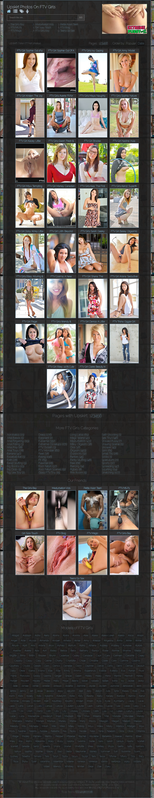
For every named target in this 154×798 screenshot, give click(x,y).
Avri (45, 650)
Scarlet (140, 741)
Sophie (39, 751)
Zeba (90, 766)
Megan (115, 721)
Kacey (125, 691)
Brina (22, 655)
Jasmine (81, 685)
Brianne (127, 650)
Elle (50, 670)
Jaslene (69, 685)
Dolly (13, 670)
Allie (23, 640)
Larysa (59, 706)
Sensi (36, 746)
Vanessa (93, 761)
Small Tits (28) (110, 453)
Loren (120, 711)
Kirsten (37, 701)
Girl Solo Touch (43, 27)
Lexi (118, 706)
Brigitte (13, 655)
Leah (90, 706)
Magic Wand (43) (80, 437)
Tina (133, 756)
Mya (141, 726)
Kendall (121, 695)
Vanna (104, 761)
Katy (80, 695)
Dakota (37, 665)
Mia (24, 726)
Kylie (107, 701)
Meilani (126, 721)
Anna (119, 640)
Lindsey (86, 711)
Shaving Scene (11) (113, 444)
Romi (29, 741)
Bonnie (115, 650)
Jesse (40, 691)
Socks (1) (107, 456)
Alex (85, 635)
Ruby (60, 741)
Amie (77, 640)
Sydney (14, 756)
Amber (56, 640)
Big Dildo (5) (14, 469)
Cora (113, 660)
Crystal (26, 665)
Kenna (132, 695)
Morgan (131, 726)
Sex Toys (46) (110, 437)
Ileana (75, 680)
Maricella (17, 721)
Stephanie (80, 751)
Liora (96, 711)
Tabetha (26, 756)
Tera (93, 756)
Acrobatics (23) (15, 434)
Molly (109, 726)
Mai (79, 716)
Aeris (46, 635)
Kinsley (26, 701)
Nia (64, 731)
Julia (108, 691)
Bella (73, 650)
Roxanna (40, 741)
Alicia (131, 635)
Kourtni (69, 701)
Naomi (32, 731)
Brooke (42, 655)
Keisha (90, 695)
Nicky (73, 731)
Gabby (36, 675)
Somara (140, 746)
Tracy (141, 756)
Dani (47, 665)
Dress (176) (45, 434)
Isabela (95, 680)
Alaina (56, 635)
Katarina (49, 695)
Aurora (138, 645)
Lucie (12, 716)
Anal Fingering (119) (18, 441)
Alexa (95, 635)
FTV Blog (65, 27)
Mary (82, 721)
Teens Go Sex (67, 30)
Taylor (85, 756)
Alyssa (32, 640)
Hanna (117, 675)
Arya (51, 645)
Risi (20, 741)
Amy (86, 640)
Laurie (80, 706)
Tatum (74, 756)
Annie (138, 640)
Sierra (120, 746)
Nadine (22, 731)
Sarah (110, 741)
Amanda (44, 640)
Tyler (34, 761)
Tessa (102, 756)
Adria (37, 635)
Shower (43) (109, 447)
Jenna (13, 691)
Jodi (81, 691)
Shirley (100, 746)
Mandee (129, 716)
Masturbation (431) (80, 441)
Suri (116, 751)
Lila (21, 711)
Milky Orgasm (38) (81, 444)
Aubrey (104, 645)
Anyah (15, 645)
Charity (59, 660)
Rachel (82, 736)
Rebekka (106, 736)
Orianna (141, 731)
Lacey (131, 701)
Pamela (37, 736)
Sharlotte (79, 746)
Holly (56, 680)
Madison (69, 716)
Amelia (67, 640)
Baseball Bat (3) (16, 456)
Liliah (29, 711)
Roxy (51, 741)
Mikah (45, 726)
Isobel (105, 680)
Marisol (40, 721)
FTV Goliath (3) (47, 447)
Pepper (59, 736)
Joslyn (98, 691)
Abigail (15, 635)
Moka (100, 726)
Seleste (25, 746)
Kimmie (15, 701)
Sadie (92, 741)
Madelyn (47, 716)
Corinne (124, 660)
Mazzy (92, 721)
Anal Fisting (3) (15, 444)
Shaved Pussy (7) (112, 441)
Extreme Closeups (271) (52, 444)
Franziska (25, 675)
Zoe (99, 766)
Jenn (138, 685)
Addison (27, 635)
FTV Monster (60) (49, 450)
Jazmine (114, 685)
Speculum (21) (110, 459)
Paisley (26, 736)
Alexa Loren (108, 635)
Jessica (50, 691)
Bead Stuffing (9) (17, 463)
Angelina (108, 640)
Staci (59, 751)
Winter (80, 766)
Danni (79, 665)
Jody (89, 691)
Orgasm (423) (78, 450)
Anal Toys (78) (15, 450)
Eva (123, 670)
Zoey (108, 766)
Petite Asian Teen (69, 24)
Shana (57, 746)
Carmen (117, 655)
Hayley (36, 680)
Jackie (131, 680)
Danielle (67, 665)
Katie (72, 695)
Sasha (130, 741)
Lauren (70, 706)
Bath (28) (12, 459)
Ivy (122, 680)
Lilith (48, 711)
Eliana (41, 670)
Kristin (90, 701)
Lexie (127, 706)
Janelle (45, 685)
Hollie (47, 680)
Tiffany (123, 756)
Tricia (15, 761)
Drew (22, 670)
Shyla (111, 746)
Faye (141, 670)
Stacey (50, 751)
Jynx (116, 691)
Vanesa (81, 761)
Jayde (92, 685)
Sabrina (81, 741)
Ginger (58, 675)
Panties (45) (77, 456)
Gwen (78, 675)
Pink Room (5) (78, 472)
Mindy (81, 726)
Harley (139, 675)
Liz (111, 711)
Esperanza (90, 670)
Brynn (52, 655)
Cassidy (18, 660)
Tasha (65, 756)
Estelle (102, 670)
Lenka (99, 706)
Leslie (109, 706)
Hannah (129, 675)
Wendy (57, 766)
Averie (28, 650)
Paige (15, 736)
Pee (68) (75, 463)
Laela (12, 706)
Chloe (82, 660)
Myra (12, 731)
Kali (142, 691)
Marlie (73, 721)
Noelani (111, 731)
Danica (56, 665)
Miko (62, 726)
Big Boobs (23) (15, 466)
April (24, 645)
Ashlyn (72, 645)
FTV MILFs (16, 27)
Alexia (121, 635)
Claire (105, 660)
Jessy (60, 691)
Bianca (95, 650)
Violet (46, 766)
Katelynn (61, 695)
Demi (119, 665)
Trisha (25, 761)
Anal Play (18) (15, 447)
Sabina (70, 741)
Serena (46, 746)
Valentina (58, 761)
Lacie (141, 701)
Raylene (94, 736)
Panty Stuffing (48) (81, 459)
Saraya (119, 741)
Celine (48, 660)
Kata (39, 695)
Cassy (29, 660)
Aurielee (127, 645)
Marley (62, 721)
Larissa (48, 706)
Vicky (127, 761)
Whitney (69, 766)
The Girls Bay (17, 24)
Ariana (41, 645)
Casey (141, 655)
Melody (14, 726)
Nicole (83, 731)
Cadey (75, 655)
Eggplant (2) (45, 437)
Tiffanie (112, 756)
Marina (29, 721)
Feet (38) (43, 453)
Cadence (64, 655)
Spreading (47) (110, 466)
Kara (20, 695)
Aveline (17, 650)
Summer (105, 751)
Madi (58, 716)
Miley (71, 726)
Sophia (28, 751)
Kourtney (57, 701)
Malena (97, 716)
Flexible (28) (45, 463)
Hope (65, 680)
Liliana (39, 711)
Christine (93, 660)
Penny (48, 736)
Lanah (30, 706)
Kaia (135, 691)
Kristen (79, 701)
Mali (107, 716)
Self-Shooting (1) (111, 434)
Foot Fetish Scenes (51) (52, 469)
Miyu (90, 726)
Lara (39, 706)
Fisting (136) (45, 456)
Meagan (104, 721)
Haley (98, 675)
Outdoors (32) (78, 453)
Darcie (100, 665)
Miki (54, 726)
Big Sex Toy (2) (16, 472)
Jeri (31, 691)
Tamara (37, 756)
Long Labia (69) (79, 434)
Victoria (137, 761)
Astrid (82, 645)
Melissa (138, 721)
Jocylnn (71, 691)
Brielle (137, 650)
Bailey (53, 650)
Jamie (35, 685)
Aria (33, 645)
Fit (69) (42, 459)
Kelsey (109, 695)
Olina (121, 731)
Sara (100, 741)
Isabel (85, 680)
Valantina (45, 761)
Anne (129, 640)
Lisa (104, 711)
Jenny (23, 691)
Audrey (115, 645)
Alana (66, 635)
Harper (13, 680)
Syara (137, 751)
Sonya (17, 751)
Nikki (92, 731)
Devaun (140, 665)
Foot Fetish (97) (47, 466)
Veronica (115, 761)
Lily (64, 711)
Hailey (88, 675)
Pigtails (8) (76, 469)
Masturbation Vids (44, 24)
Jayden (102, 685)
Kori (46, 701)
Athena (92, 645)
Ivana (114, 680)
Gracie (68, 675)
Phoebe (71, 736)
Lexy (136, 706)
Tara (47, 756)
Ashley (61, 645)
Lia (143, 706)
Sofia (129, 746)
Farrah (132, 670)
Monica (120, 726)
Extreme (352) (46, 441)
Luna (21, 716)
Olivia (130, 731)
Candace (87, 655)
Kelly (100, 695)
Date (141, 43)
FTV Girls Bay (42, 30)
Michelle (33, 726)
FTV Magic (16, 30)
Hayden (25, 680)
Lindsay (74, 711)
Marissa (51, 721)
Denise (129, 665)
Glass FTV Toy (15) (49, 472)
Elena (32, 670)
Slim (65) (107, 450)
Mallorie (116, 716)
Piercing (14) (77, 466)
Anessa (96, 640)
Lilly (57, 711)
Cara (107, 655)
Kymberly (119, 701)
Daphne (89, 665)
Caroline (130, 655)
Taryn (55, 756)
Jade (15, 685)
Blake (105, 650)
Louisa (139, 711)
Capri (98, 655)
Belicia (63, 650)
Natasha (55, 731)
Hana (108, 675)
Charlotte (71, 660)
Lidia (13, 711)
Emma (77, 670)
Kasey (30, 695)
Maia (87, 716)
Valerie (70, 761)
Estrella (114, 670)
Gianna (47, 675)
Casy (38, 660)
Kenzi (142, 695)
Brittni (32, 655)
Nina (101, 731)
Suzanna (125, 751)
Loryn (129, 711)
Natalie (43, 731)
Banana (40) (14, 453)
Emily (67, 670)
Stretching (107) (111, 472)
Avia (37, 650)
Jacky (141, 680)
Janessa (57, 685)
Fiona (13, 675)
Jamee (24, 685)
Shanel (67, 746)
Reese (118, 736)
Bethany (84, 650)
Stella (69, 751)
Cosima (136, 660)
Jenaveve (128, 685)
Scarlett (14, 746)
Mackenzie (33, 716)
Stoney (93, 751)
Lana (20, 706)
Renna (128, 736)
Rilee (138, 736)
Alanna (76, 635)
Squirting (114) (109, 469)
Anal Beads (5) (15, 437)
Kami (12, 695)
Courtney (14, 665)
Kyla (99, 701)
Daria (110, 665)
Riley (12, 741)
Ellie (58, 670)
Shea (90, 746)
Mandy (140, 716)
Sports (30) (108, 463)
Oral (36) (75, 447)
